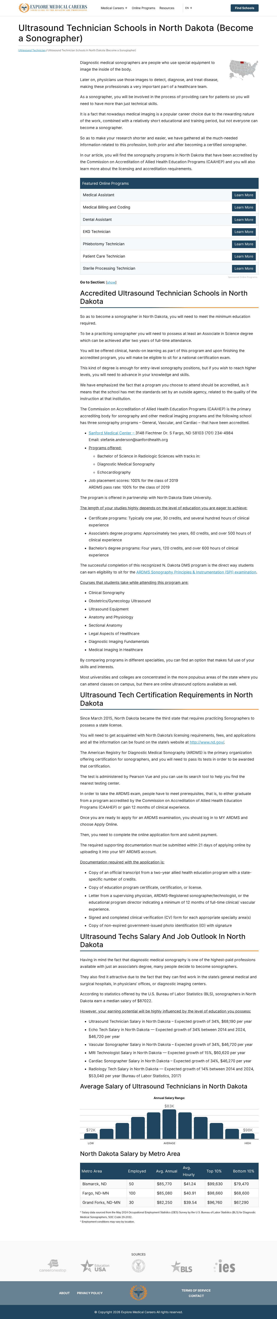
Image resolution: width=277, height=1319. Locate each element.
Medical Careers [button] (112, 8)
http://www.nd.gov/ (207, 742)
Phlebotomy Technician (103, 244)
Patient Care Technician (104, 256)
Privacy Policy (90, 1293)
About (64, 1293)
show (111, 282)
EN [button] (187, 8)
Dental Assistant (97, 219)
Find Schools (244, 8)
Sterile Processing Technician (109, 268)
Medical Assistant (98, 195)
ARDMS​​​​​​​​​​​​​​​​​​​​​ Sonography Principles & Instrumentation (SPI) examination (196, 572)
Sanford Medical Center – (112, 433)
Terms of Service (196, 1290)
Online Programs (143, 8)
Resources (166, 8)
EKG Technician (96, 231)
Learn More (244, 195)
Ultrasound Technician (32, 50)
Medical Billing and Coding (106, 207)
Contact (196, 1296)
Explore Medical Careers (138, 1312)
